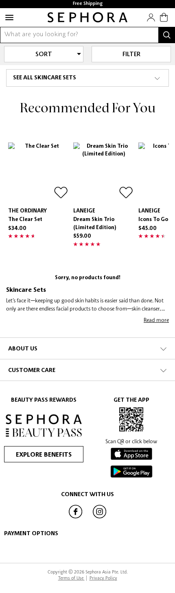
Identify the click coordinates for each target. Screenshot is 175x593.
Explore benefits (44, 455)
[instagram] (100, 517)
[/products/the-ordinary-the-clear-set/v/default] (38, 173)
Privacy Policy (103, 577)
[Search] (167, 35)
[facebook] (75, 517)
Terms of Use (71, 577)
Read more (156, 320)
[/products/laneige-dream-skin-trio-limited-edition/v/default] (103, 173)
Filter (131, 54)
